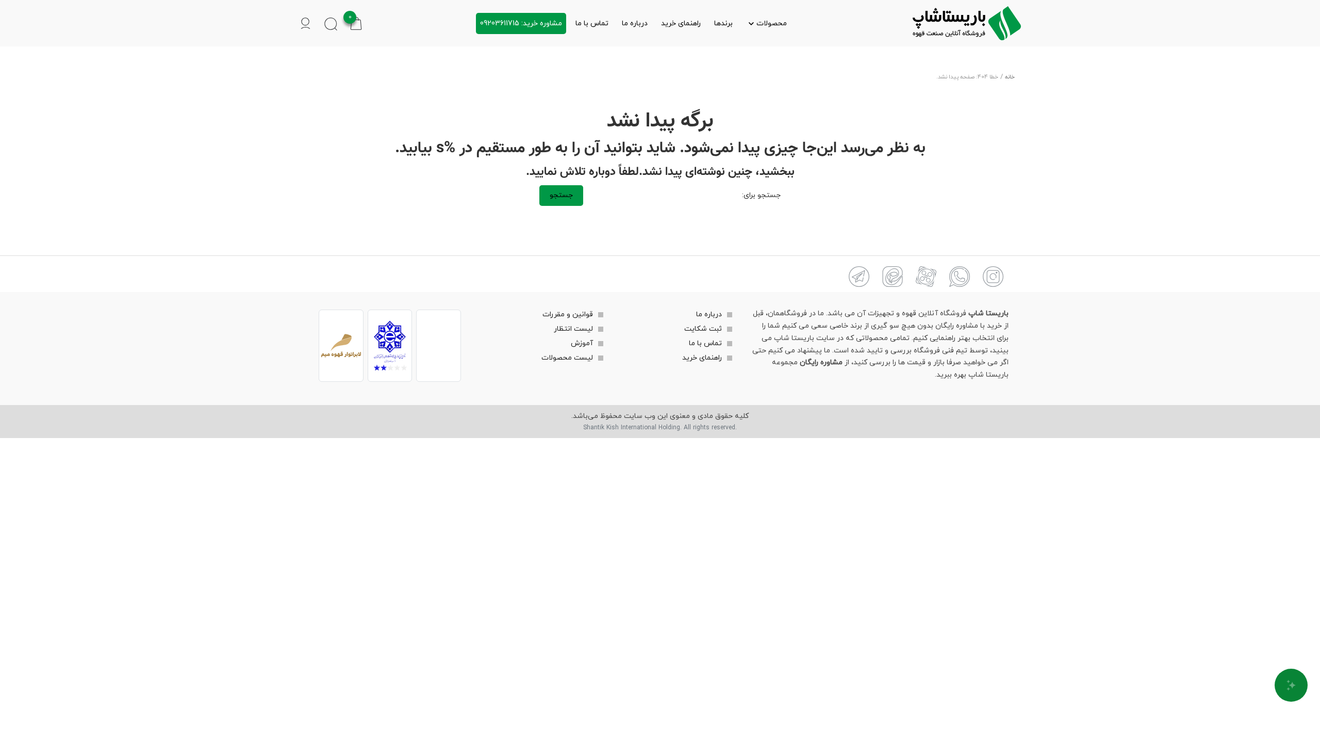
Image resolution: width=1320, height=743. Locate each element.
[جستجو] (330, 23)
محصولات (771, 23)
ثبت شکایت (703, 329)
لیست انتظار (573, 329)
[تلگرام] (859, 276)
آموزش (582, 343)
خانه (1010, 77)
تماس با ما (591, 23)
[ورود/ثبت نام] (305, 23)
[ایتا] (892, 276)
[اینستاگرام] (993, 276)
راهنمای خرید (681, 23)
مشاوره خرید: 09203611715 (521, 23)
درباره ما (635, 23)
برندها (723, 23)
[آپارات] (926, 276)
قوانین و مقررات (567, 314)
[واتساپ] (959, 276)
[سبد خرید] (356, 23)
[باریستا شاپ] (967, 23)
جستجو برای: (761, 195)
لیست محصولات (567, 358)
